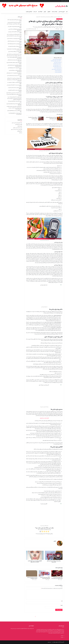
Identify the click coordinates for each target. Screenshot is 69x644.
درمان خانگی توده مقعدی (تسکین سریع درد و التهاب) (14, 32)
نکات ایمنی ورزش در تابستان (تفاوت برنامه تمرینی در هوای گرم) (14, 95)
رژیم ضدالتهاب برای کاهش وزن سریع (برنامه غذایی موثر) (14, 24)
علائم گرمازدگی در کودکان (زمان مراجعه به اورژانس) (14, 106)
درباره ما (62, 637)
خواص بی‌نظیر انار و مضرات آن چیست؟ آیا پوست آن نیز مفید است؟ (56, 578)
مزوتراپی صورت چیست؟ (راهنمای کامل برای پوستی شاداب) (14, 85)
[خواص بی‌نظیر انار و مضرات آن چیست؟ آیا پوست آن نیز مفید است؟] (56, 573)
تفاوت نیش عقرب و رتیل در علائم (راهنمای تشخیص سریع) (14, 36)
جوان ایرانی (49, 642)
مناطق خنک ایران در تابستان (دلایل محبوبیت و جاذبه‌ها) (14, 88)
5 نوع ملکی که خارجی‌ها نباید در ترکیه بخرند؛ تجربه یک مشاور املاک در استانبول (14, 99)
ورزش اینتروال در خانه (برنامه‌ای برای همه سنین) (14, 97)
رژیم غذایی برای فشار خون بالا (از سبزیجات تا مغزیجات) (32, 578)
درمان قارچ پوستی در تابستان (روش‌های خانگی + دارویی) (14, 44)
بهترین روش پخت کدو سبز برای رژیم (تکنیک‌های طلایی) (14, 41)
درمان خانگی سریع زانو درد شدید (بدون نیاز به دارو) (14, 55)
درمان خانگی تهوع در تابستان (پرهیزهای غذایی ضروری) (14, 68)
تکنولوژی (49, 11)
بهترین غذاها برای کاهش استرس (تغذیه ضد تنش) (14, 34)
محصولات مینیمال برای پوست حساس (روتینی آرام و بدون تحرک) (14, 73)
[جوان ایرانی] (61, 6)
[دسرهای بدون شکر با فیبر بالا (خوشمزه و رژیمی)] (41, 118)
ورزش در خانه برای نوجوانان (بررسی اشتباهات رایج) (14, 54)
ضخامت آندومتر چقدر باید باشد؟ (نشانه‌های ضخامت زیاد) (45, 578)
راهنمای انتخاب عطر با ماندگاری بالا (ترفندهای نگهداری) (14, 91)
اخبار (66, 11)
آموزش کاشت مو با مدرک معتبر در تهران (16, 129)
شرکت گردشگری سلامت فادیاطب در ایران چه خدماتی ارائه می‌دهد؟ (15, 108)
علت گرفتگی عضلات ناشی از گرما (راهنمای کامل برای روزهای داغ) (14, 104)
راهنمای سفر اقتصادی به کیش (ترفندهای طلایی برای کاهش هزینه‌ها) (14, 66)
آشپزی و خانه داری (62, 11)
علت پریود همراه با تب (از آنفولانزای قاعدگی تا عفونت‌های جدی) (15, 114)
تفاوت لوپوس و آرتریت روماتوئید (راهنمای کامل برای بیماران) (14, 63)
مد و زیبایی (55, 16)
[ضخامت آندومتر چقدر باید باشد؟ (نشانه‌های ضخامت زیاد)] (44, 573)
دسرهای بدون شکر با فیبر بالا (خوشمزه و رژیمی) (14, 22)
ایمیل (61, 605)
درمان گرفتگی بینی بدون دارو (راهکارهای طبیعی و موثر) (14, 111)
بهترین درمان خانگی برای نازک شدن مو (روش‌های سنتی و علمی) (14, 80)
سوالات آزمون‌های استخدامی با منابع (17, 122)
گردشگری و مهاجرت (29, 11)
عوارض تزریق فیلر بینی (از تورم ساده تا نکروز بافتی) (14, 78)
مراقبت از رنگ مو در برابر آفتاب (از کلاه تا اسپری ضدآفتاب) (14, 52)
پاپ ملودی (20, 132)
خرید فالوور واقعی (19, 131)
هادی (61, 28)
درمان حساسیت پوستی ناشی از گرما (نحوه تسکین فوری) (14, 76)
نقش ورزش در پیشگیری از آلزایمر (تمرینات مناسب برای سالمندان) (14, 58)
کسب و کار (35, 11)
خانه (61, 16)
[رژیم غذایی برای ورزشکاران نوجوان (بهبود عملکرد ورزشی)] (59, 118)
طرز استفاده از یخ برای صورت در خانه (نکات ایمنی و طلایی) (14, 39)
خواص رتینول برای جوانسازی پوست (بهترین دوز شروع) (14, 27)
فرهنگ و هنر (40, 11)
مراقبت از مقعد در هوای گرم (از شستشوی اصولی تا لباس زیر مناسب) (14, 49)
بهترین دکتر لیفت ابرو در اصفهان (17, 127)
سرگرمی (45, 11)
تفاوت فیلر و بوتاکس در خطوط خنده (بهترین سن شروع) (14, 83)
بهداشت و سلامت (54, 11)
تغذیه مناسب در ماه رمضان (44, 418)
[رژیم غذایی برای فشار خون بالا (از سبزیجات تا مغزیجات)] (31, 573)
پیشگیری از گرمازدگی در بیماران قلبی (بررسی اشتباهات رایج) (15, 71)
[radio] (48, 532)
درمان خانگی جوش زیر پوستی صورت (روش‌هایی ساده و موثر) (14, 60)
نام (61, 601)
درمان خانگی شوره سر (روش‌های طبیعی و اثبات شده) (14, 102)
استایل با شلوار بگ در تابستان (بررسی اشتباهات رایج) (14, 92)
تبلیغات (62, 635)
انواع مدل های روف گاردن (18, 124)
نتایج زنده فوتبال (20, 126)
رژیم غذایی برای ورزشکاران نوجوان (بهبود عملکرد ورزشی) (14, 20)
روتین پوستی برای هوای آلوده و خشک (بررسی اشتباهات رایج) (14, 29)
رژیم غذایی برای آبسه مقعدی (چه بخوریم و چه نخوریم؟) (14, 47)
